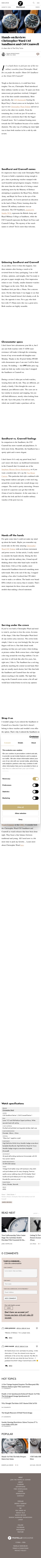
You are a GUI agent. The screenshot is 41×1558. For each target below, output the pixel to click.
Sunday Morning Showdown (20, 1517)
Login (9, 1308)
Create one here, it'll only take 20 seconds (19, 1316)
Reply (10, 1338)
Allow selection (20, 813)
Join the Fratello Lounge (20, 1480)
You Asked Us (20, 1510)
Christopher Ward (8, 1110)
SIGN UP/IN (5, 3)
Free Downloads (20, 1489)
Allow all (20, 807)
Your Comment (8, 1267)
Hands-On (20, 1506)
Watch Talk (20, 1513)
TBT (20, 1508)
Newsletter (20, 1494)
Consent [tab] (7, 743)
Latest (20, 1520)
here (22, 845)
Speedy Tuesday (20, 1504)
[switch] (36, 785)
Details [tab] (20, 743)
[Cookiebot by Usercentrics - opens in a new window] (29, 737)
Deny (20, 819)
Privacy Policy (20, 1551)
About (20, 1482)
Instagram (20, 1530)
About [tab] (33, 743)
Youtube (20, 1532)
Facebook (20, 1527)
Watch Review (7, 1202)
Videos (20, 1491)
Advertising (20, 1487)
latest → (36, 1213)
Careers (20, 1484)
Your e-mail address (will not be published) (16, 1289)
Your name (7, 1280)
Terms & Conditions (20, 1548)
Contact (20, 1496)
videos (37, 7)
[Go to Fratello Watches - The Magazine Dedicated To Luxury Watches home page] (20, 2)
